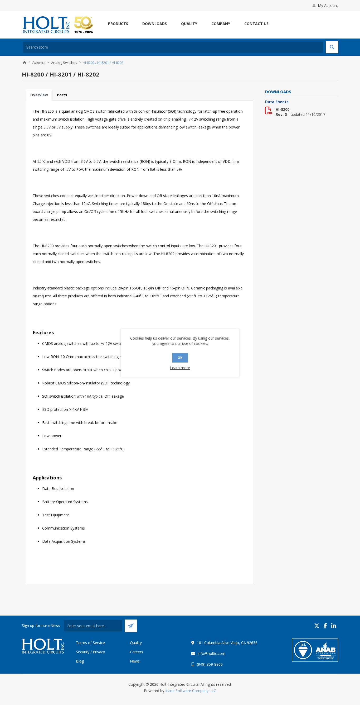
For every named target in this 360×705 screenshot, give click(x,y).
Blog (80, 661)
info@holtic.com (211, 653)
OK (180, 357)
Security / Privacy (90, 651)
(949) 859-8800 (210, 664)
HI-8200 (282, 109)
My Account (328, 5)
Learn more (180, 367)
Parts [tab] (62, 94)
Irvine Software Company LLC (190, 690)
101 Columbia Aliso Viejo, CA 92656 (227, 642)
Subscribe (131, 626)
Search (332, 47)
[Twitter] (316, 626)
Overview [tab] (39, 94)
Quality (136, 642)
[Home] (24, 62)
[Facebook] (325, 626)
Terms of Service (90, 642)
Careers (136, 651)
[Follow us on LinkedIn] (333, 626)
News (135, 661)
